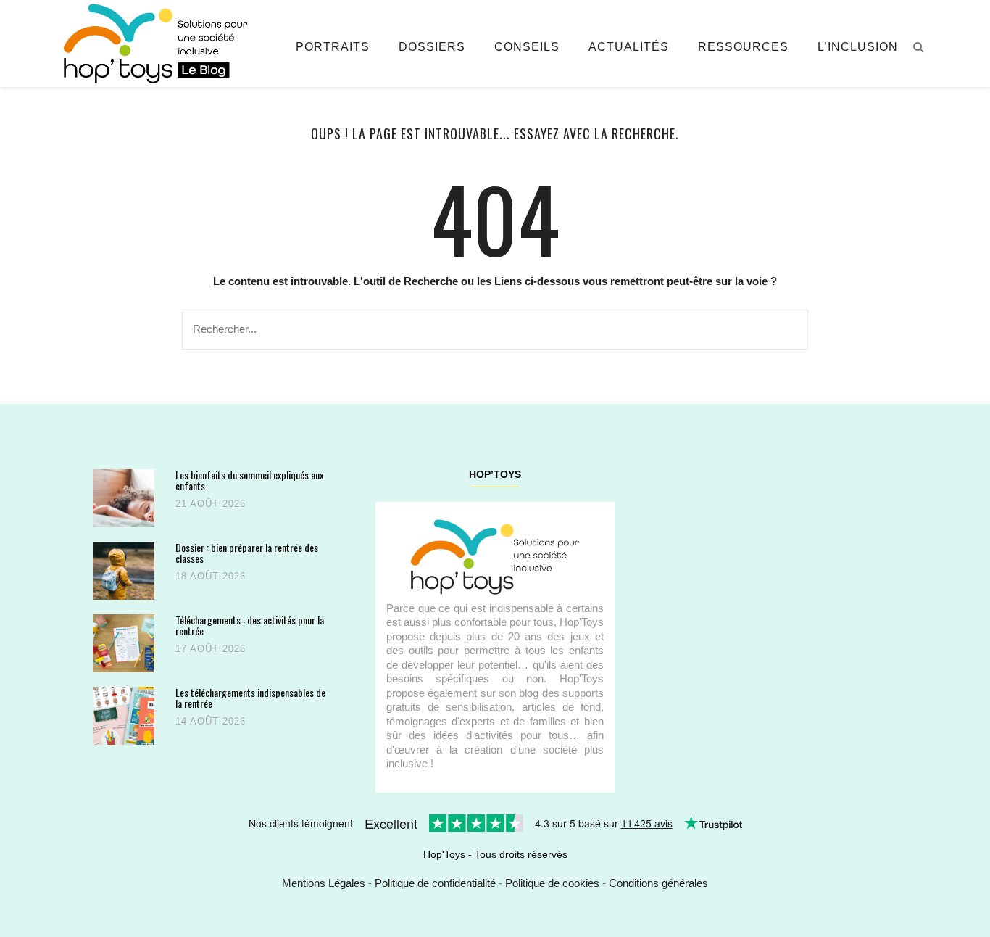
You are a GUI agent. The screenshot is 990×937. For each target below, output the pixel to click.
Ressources (743, 47)
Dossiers (432, 47)
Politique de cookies (552, 883)
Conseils (527, 47)
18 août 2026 (210, 576)
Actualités (628, 47)
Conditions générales (658, 883)
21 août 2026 (210, 503)
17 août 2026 (210, 648)
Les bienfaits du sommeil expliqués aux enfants (249, 480)
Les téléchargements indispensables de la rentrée (250, 698)
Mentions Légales (323, 883)
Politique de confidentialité (435, 883)
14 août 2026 (210, 721)
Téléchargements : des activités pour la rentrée (249, 625)
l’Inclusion (858, 47)
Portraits (333, 47)
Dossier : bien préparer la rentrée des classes (246, 553)
